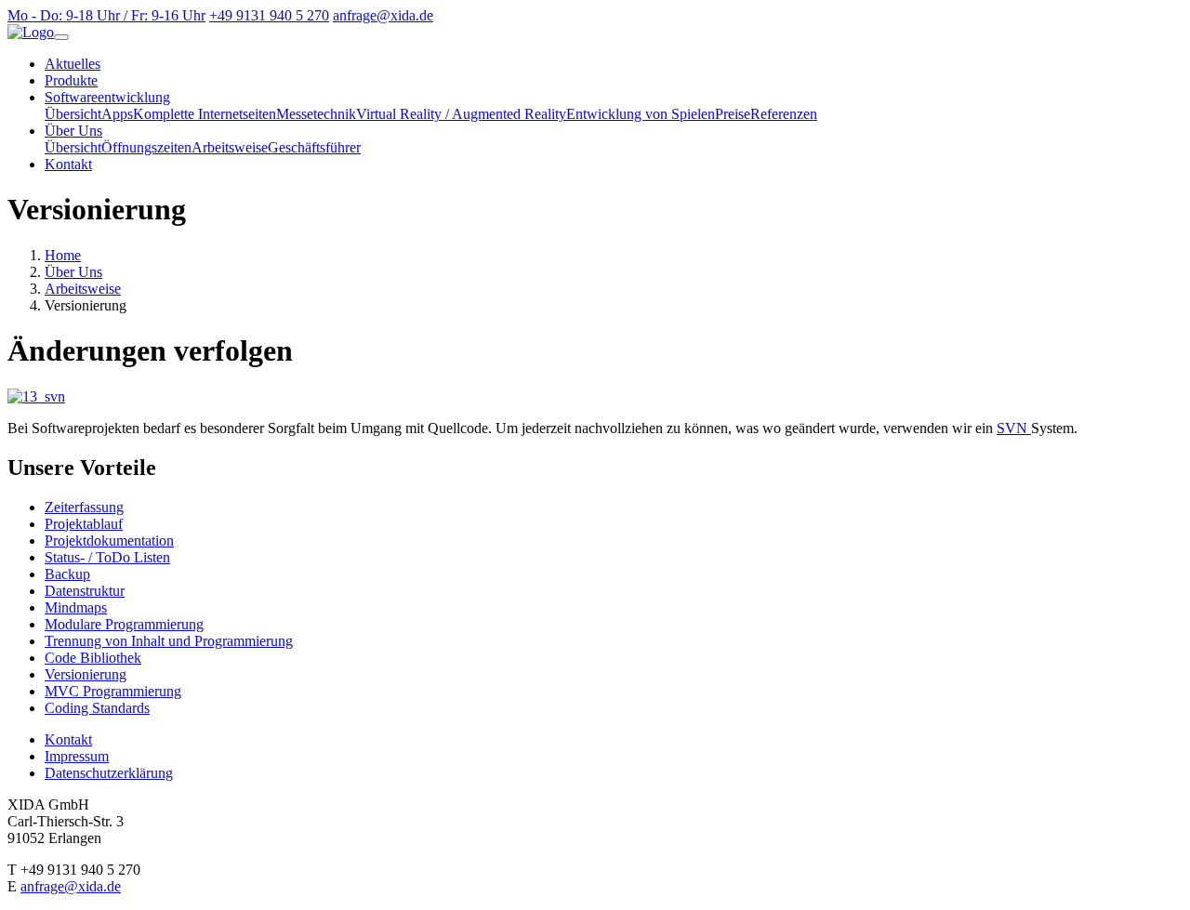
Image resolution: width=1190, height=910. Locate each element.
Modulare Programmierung (124, 624)
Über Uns (73, 272)
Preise (732, 114)
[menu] (61, 37)
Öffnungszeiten (146, 147)
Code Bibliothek (93, 658)
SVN (1014, 428)
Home (63, 255)
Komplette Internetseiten (204, 114)
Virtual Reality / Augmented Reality (461, 114)
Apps (117, 114)
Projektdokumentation (109, 540)
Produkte (71, 80)
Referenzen (783, 114)
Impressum (77, 756)
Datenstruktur (85, 591)
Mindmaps (76, 607)
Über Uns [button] (73, 130)
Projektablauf (84, 524)
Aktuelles (72, 64)
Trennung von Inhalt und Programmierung (169, 641)
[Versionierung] (36, 396)
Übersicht (73, 114)
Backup (67, 574)
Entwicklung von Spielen (640, 114)
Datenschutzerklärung (109, 773)
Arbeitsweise (230, 147)
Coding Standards (97, 708)
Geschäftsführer (314, 147)
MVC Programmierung (113, 691)
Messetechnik (316, 114)
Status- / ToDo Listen (107, 557)
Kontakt (68, 164)
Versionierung (85, 674)
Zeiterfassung (84, 507)
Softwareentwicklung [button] (107, 97)
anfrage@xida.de (70, 886)
